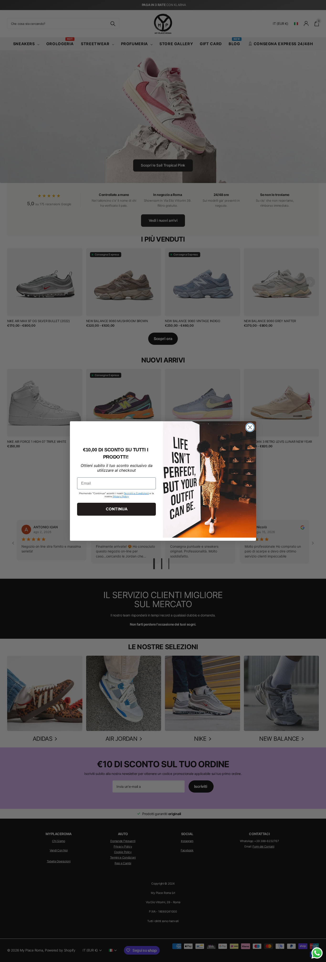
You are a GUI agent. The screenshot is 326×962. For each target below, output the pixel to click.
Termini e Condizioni (136, 493)
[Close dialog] (250, 427)
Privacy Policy (121, 496)
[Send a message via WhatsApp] (317, 953)
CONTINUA (116, 509)
